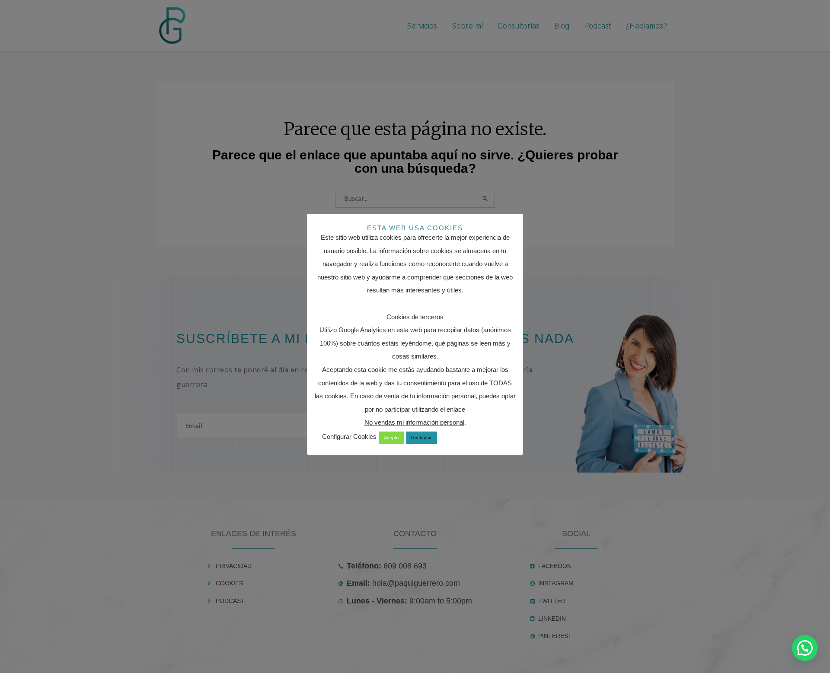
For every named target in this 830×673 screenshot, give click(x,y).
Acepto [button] (391, 437)
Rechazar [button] (421, 437)
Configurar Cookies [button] (349, 436)
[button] (805, 648)
